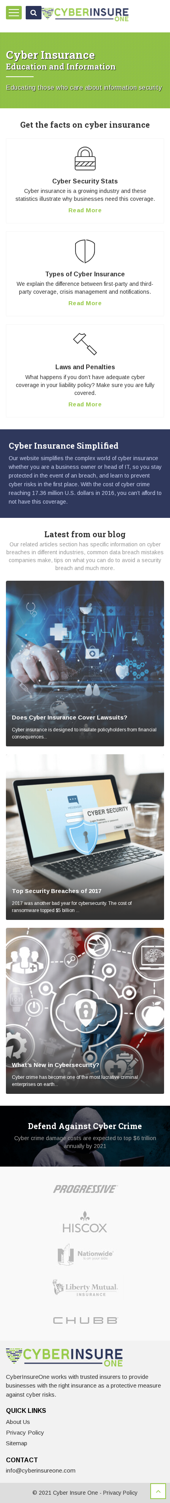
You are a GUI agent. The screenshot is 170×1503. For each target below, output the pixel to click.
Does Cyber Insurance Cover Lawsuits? (69, 717)
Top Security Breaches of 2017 (56, 890)
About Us (18, 1421)
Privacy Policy (25, 1432)
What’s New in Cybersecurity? (55, 1064)
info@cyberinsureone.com (41, 1470)
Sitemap (16, 1443)
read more (85, 210)
